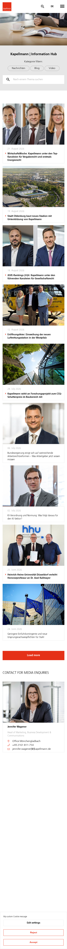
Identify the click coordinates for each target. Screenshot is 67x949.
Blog (37, 68)
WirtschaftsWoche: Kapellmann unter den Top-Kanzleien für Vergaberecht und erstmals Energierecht (32, 157)
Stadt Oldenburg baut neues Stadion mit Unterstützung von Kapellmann (29, 218)
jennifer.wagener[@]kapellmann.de (31, 749)
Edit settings (33, 923)
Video (52, 68)
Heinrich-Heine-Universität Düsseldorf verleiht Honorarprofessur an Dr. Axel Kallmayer (32, 576)
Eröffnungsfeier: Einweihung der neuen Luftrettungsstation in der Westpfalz (29, 336)
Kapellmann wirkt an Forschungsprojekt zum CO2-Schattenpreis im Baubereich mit (34, 395)
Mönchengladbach (30, 741)
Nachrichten (18, 68)
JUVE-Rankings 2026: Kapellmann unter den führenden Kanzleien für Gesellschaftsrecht (31, 277)
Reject (33, 932)
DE (52, 6)
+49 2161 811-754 (23, 745)
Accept (33, 942)
